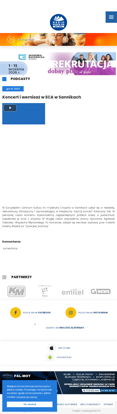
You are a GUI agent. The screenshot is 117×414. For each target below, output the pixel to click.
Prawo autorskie (66, 404)
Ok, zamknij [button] (29, 404)
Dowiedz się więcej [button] (26, 397)
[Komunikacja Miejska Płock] (16, 291)
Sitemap (108, 404)
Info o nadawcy (90, 404)
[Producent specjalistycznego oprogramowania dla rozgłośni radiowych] (101, 291)
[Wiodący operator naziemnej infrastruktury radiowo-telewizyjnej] (72, 291)
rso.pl (97, 410)
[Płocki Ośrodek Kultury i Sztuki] (44, 291)
